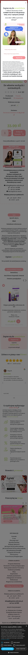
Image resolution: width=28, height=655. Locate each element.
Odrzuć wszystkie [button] (20, 648)
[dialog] (14, 640)
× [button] (26, 626)
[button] (14, 652)
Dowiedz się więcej (5, 639)
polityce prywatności (20, 64)
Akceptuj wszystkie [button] (7, 648)
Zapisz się (19, 58)
